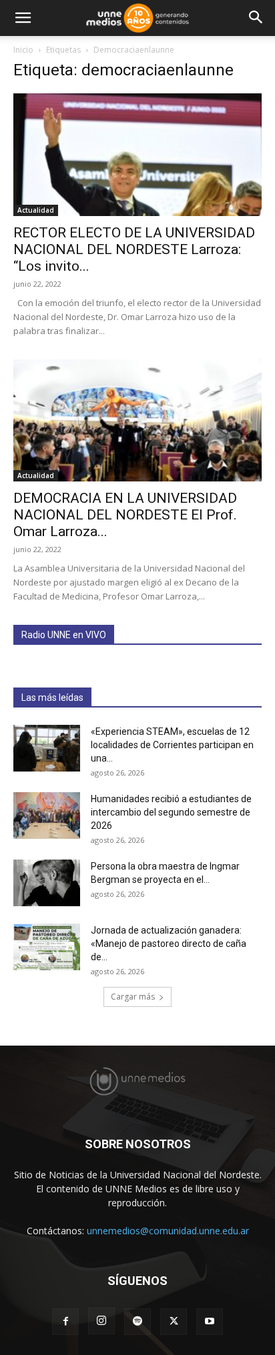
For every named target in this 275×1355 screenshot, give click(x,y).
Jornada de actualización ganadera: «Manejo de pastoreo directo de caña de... (168, 943)
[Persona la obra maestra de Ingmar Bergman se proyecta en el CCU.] (46, 883)
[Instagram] (101, 1321)
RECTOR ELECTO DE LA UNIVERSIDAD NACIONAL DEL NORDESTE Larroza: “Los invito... (134, 249)
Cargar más (133, 996)
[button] (22, 18)
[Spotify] (137, 1321)
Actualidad (35, 210)
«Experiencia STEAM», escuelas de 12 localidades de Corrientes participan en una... (172, 745)
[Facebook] (65, 1321)
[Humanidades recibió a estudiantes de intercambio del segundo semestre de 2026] (46, 815)
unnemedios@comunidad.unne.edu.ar (168, 1230)
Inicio (23, 49)
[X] (173, 1321)
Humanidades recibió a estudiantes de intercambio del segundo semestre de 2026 (171, 812)
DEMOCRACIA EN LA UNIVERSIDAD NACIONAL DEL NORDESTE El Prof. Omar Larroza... (125, 514)
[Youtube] (209, 1321)
